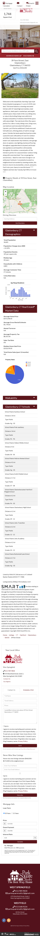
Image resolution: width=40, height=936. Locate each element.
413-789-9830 (10, 671)
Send (20, 745)
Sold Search (28, 56)
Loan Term (7, 808)
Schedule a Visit (28, 690)
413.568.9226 (21, 906)
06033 (7, 637)
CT (17, 635)
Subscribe (20, 795)
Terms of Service (30, 749)
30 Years (8, 813)
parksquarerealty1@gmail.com (29, 22)
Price (5, 820)
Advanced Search (13, 56)
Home (5, 635)
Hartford (23, 635)
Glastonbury (32, 635)
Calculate (20, 842)
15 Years (16, 813)
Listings (11, 635)
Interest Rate (8, 834)
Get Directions (20, 223)
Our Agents (7, 681)
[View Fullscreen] (5, 198)
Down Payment (8, 827)
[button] (36, 51)
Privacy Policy (22, 741)
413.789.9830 (24, 20)
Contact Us (6, 679)
